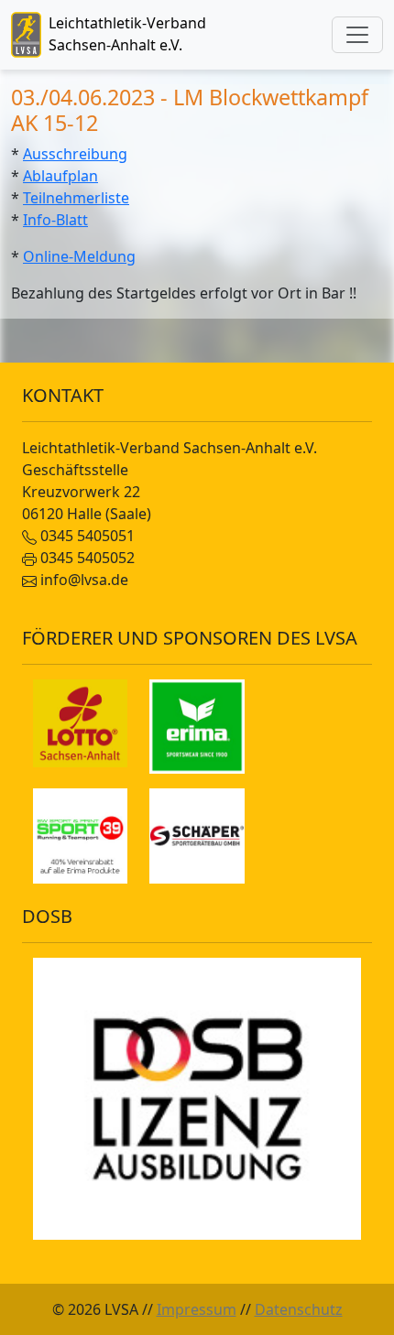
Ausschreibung (75, 154)
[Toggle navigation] (357, 34)
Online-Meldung (79, 256)
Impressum (196, 1309)
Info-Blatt (55, 220)
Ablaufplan (60, 176)
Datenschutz (299, 1309)
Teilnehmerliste (76, 198)
